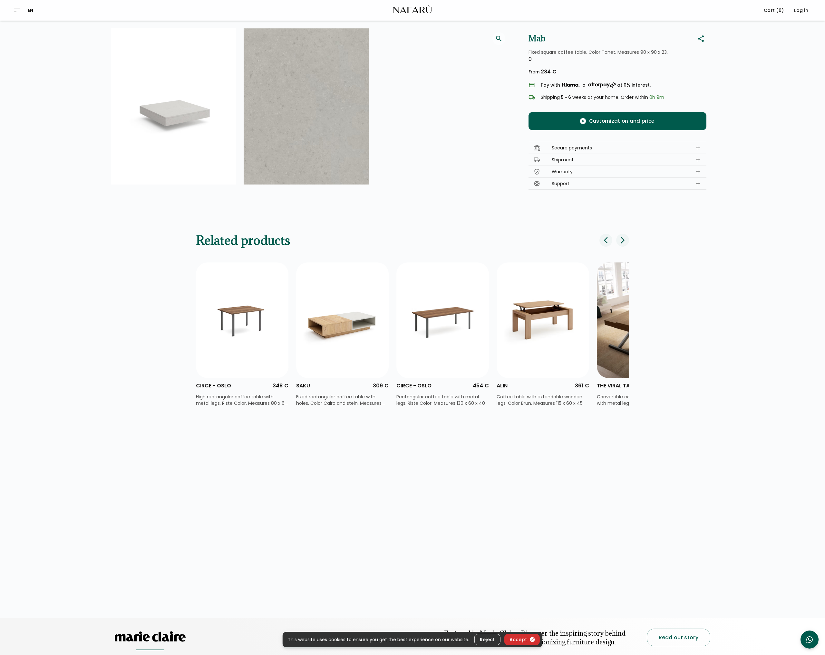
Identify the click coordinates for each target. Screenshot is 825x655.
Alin (502, 385)
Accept (518, 639)
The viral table (617, 385)
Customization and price (622, 121)
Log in (801, 10)
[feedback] (498, 38)
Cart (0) (774, 10)
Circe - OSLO (213, 385)
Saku (303, 385)
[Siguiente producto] (622, 240)
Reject (487, 639)
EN (31, 10)
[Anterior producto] (605, 240)
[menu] (17, 10)
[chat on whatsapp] (810, 640)
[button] (617, 148)
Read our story (678, 637)
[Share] (700, 38)
